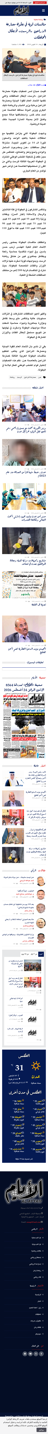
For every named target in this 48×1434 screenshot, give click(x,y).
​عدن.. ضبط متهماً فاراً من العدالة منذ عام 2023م (26, 473)
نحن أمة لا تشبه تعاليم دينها (16, 1000)
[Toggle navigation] (43, 10)
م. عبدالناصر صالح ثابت (25, 894)
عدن (39, 377)
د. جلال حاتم (29, 911)
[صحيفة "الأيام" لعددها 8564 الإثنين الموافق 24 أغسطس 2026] (24, 725)
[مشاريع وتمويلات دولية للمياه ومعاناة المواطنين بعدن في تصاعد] (13, 855)
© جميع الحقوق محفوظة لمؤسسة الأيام (29, 1416)
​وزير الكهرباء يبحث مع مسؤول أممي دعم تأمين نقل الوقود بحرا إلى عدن (26, 429)
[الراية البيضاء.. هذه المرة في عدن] (32, 1032)
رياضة (12, 377)
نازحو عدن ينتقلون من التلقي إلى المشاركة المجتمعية (16, 964)
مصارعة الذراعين (30, 377)
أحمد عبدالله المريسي (27, 881)
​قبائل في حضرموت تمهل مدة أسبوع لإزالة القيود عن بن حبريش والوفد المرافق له (36, 814)
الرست (19, 377)
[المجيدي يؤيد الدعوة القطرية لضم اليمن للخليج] (13, 798)
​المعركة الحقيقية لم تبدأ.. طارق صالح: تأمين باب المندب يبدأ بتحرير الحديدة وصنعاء (36, 832)
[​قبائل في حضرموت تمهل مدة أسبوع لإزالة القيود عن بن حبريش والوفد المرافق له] (13, 817)
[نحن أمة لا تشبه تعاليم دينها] (32, 1002)
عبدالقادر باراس (28, 941)
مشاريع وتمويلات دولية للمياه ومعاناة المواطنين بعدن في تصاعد (28, 562)
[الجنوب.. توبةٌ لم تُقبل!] (32, 1019)
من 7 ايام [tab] (34, 954)
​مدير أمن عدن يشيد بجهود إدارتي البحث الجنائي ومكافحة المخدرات (26, 518)
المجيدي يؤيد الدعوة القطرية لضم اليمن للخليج (27, 650)
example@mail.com (33, 1222)
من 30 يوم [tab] (25, 954)
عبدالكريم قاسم (28, 926)
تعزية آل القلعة (39, 604)
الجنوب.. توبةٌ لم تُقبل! (16, 1015)
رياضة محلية (38, 19)
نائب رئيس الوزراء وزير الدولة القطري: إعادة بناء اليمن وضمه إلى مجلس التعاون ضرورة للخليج (35, 776)
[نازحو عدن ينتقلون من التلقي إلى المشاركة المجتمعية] (32, 965)
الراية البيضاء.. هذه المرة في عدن (15, 1030)
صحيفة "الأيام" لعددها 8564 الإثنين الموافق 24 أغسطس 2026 (24, 687)
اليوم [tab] (41, 954)
